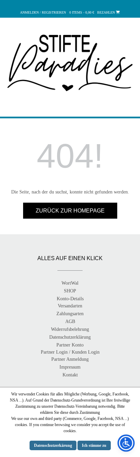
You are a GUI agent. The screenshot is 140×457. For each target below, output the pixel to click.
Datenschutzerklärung (70, 337)
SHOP (70, 290)
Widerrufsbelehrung (70, 329)
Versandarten (70, 305)
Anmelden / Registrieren (43, 12)
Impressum (70, 367)
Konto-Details (70, 298)
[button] (70, 109)
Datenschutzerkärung (53, 445)
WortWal (70, 283)
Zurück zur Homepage (70, 211)
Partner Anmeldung (70, 359)
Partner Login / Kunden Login (70, 352)
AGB (70, 321)
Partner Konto (70, 345)
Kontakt (70, 374)
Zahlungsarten (70, 313)
